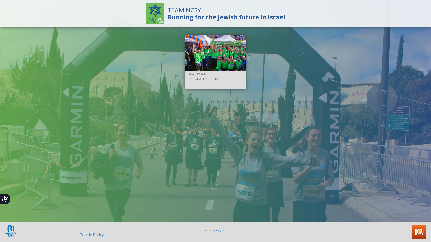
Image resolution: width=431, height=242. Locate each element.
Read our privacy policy (215, 230)
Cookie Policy (91, 234)
